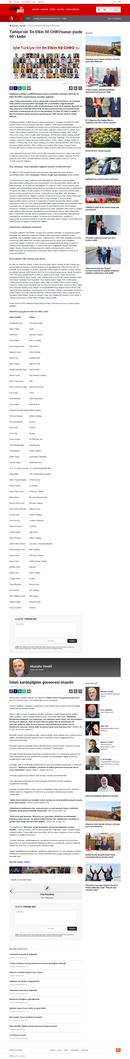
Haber (26, 862)
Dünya (52, 9)
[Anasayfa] (10, 2)
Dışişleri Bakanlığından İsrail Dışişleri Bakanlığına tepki (51, 18)
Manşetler (16, 2)
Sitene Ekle (41, 2)
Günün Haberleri (26, 2)
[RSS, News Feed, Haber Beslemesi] (118, 1050)
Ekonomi (44, 9)
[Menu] (99, 9)
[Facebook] (11, 88)
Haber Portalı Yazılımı (19, 1056)
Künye (59, 1050)
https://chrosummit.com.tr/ (57, 303)
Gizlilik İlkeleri (75, 1050)
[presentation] (16, 18)
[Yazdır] (29, 88)
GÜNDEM (35, 9)
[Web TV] (115, 2)
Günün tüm (114, 18)
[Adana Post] (18, 9)
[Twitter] (15, 88)
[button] (71, 88)
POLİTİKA (60, 9)
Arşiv (34, 2)
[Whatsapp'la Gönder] (24, 88)
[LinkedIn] (20, 88)
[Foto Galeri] (120, 2)
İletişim (66, 1050)
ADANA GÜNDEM (72, 9)
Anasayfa (15, 26)
